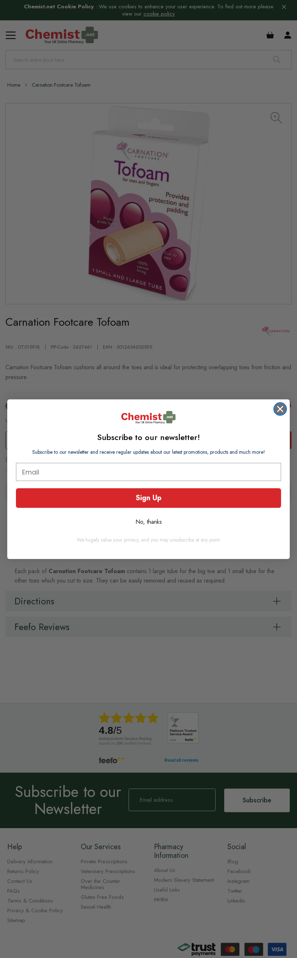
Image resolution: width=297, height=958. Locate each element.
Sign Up (148, 498)
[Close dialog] (280, 409)
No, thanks (148, 522)
